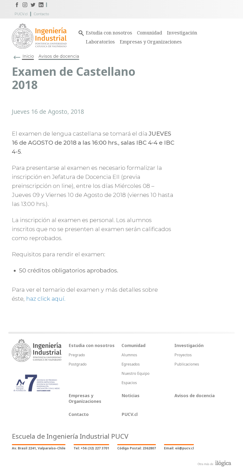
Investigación (182, 32)
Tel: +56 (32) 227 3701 (91, 448)
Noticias (131, 395)
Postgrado (78, 364)
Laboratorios (100, 41)
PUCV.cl (21, 14)
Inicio (28, 56)
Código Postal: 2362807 (136, 448)
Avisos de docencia (58, 56)
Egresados (131, 364)
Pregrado (77, 354)
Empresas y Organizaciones (151, 41)
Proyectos (183, 354)
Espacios (129, 382)
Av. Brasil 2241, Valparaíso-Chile (38, 448)
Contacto (41, 14)
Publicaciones (186, 364)
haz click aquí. (45, 298)
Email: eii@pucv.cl (179, 448)
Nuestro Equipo (136, 373)
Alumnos (129, 354)
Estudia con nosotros (109, 32)
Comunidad (149, 32)
